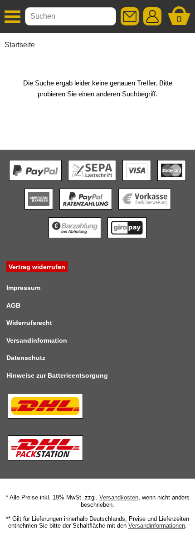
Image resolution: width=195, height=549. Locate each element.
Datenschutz (25, 357)
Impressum (23, 287)
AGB (13, 305)
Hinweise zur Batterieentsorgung (57, 375)
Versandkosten (118, 497)
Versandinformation (36, 340)
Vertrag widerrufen (37, 266)
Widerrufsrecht (29, 322)
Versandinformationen (156, 525)
